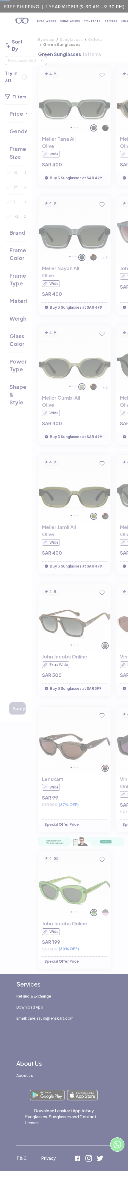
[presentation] (81, 841)
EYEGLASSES (46, 21)
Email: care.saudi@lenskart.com (45, 1018)
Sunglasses (71, 39)
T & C (21, 1158)
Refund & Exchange (33, 996)
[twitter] (100, 1159)
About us (24, 1075)
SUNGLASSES (70, 21)
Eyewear (46, 39)
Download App (29, 1007)
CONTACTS (92, 21)
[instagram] (88, 1159)
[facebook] (77, 1159)
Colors (95, 39)
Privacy (48, 1158)
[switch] (24, 77)
